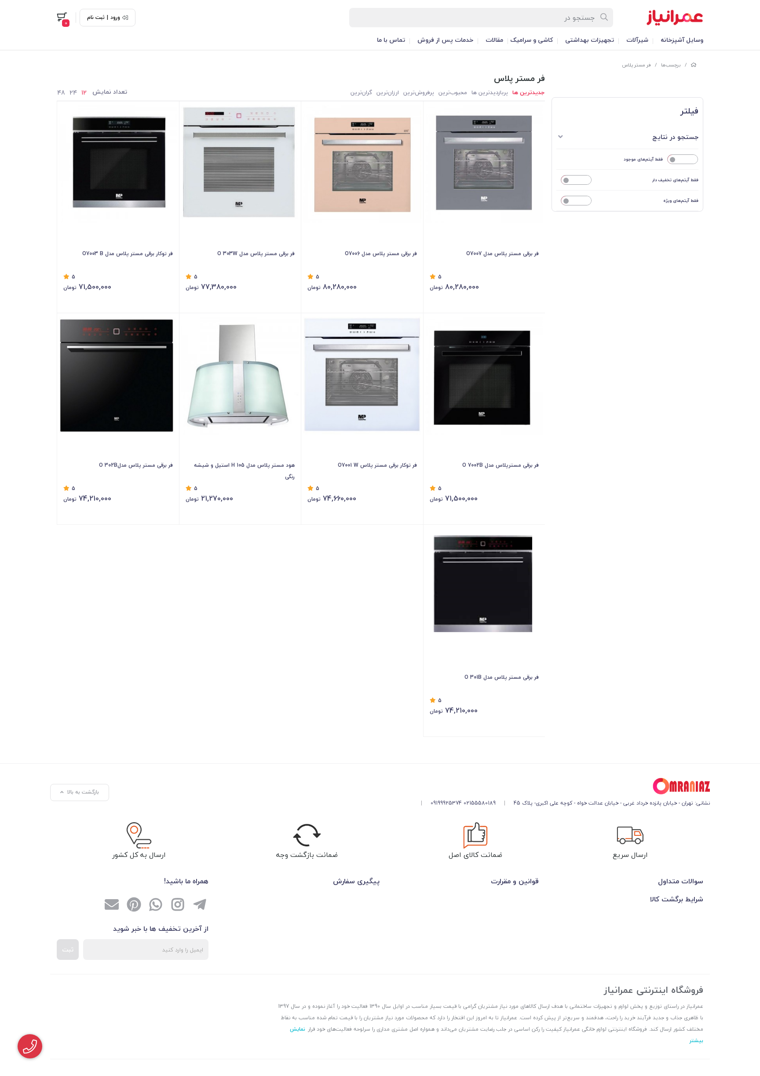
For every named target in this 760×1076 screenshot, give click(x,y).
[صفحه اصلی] (693, 65)
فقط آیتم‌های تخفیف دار (675, 179)
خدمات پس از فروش (445, 39)
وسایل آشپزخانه (682, 39)
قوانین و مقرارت (515, 881)
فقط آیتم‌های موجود (643, 159)
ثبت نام (96, 18)
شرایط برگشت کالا (676, 899)
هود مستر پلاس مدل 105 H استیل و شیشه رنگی (244, 471)
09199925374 (446, 803)
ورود (115, 18)
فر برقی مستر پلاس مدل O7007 (502, 253)
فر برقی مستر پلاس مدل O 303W (256, 253)
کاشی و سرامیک (531, 39)
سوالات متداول (680, 881)
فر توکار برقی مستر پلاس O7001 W (377, 465)
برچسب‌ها (671, 65)
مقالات (494, 39)
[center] (605, 17)
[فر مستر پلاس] (562, 786)
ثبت (67, 949)
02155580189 (480, 803)
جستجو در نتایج (675, 137)
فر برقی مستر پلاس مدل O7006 (381, 253)
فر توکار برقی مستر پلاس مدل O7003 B (127, 253)
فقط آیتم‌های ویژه (680, 200)
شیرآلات (637, 39)
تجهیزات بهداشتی (589, 39)
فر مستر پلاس (636, 65)
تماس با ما (391, 39)
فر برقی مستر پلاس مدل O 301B (501, 677)
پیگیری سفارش (356, 881)
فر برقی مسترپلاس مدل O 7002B (500, 465)
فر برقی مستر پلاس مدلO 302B (136, 465)
